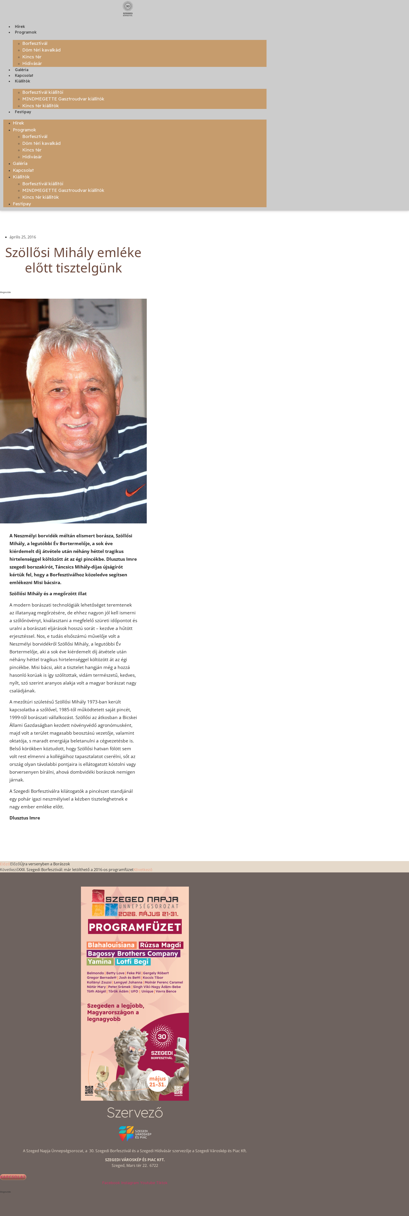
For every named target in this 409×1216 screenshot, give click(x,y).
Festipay (23, 111)
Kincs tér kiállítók (40, 105)
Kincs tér (31, 57)
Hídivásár (32, 63)
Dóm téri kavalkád (41, 50)
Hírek (20, 26)
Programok (26, 32)
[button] (73, 292)
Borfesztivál (34, 43)
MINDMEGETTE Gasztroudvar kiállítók (63, 99)
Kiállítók (22, 81)
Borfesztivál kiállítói (42, 92)
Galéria (21, 69)
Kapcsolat (24, 75)
